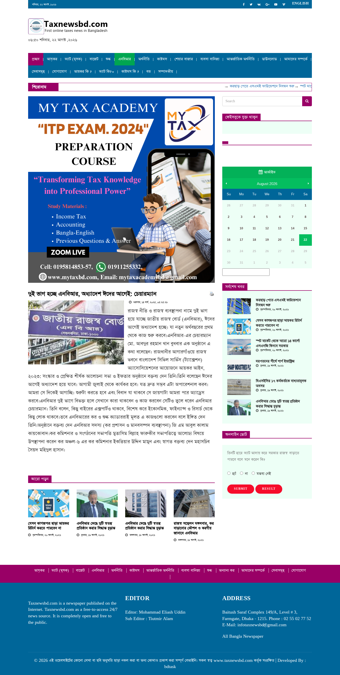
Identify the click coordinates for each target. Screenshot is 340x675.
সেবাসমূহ (38, 71)
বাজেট (94, 59)
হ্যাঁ (234, 473)
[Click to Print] (212, 293)
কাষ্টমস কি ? (130, 71)
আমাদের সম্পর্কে (295, 59)
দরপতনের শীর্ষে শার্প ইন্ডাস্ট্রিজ (275, 361)
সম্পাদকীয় (165, 71)
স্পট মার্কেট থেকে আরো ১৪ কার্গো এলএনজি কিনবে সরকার (278, 343)
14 (292, 228)
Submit (240, 489)
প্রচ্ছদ (36, 59)
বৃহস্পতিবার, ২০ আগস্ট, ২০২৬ (46, 535)
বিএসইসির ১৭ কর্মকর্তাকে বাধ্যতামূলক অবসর (281, 383)
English (300, 3)
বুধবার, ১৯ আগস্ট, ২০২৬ (92, 535)
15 (305, 228)
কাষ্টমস (162, 59)
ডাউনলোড (269, 59)
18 (254, 239)
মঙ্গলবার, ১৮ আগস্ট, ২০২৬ (142, 535)
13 (280, 228)
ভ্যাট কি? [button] (105, 71)
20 (280, 239)
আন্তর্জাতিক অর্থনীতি (241, 59)
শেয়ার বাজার (183, 59)
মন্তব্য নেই (264, 473)
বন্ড (148, 71)
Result (269, 489)
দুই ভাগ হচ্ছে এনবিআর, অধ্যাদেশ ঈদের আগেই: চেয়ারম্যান (92, 294)
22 (305, 239)
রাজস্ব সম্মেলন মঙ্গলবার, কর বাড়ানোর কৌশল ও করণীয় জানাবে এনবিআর (194, 528)
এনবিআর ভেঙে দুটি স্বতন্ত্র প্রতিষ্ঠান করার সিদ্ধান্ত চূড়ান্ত (96, 526)
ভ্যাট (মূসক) (73, 59)
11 (254, 228)
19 (267, 239)
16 (228, 239)
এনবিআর (124, 59)
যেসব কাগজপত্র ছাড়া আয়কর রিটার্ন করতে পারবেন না (48, 526)
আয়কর (52, 59)
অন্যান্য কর (227, 570)
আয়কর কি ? (83, 71)
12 (267, 228)
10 (241, 228)
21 (292, 239)
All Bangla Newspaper (242, 636)
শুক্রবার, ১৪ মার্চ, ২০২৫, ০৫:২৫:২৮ (150, 302)
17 (241, 239)
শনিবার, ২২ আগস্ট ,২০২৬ (44, 4)
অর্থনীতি (144, 59)
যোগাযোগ (59, 71)
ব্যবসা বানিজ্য (209, 59)
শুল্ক (108, 59)
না (246, 473)
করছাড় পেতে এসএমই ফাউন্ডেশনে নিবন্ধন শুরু (255, 86)
